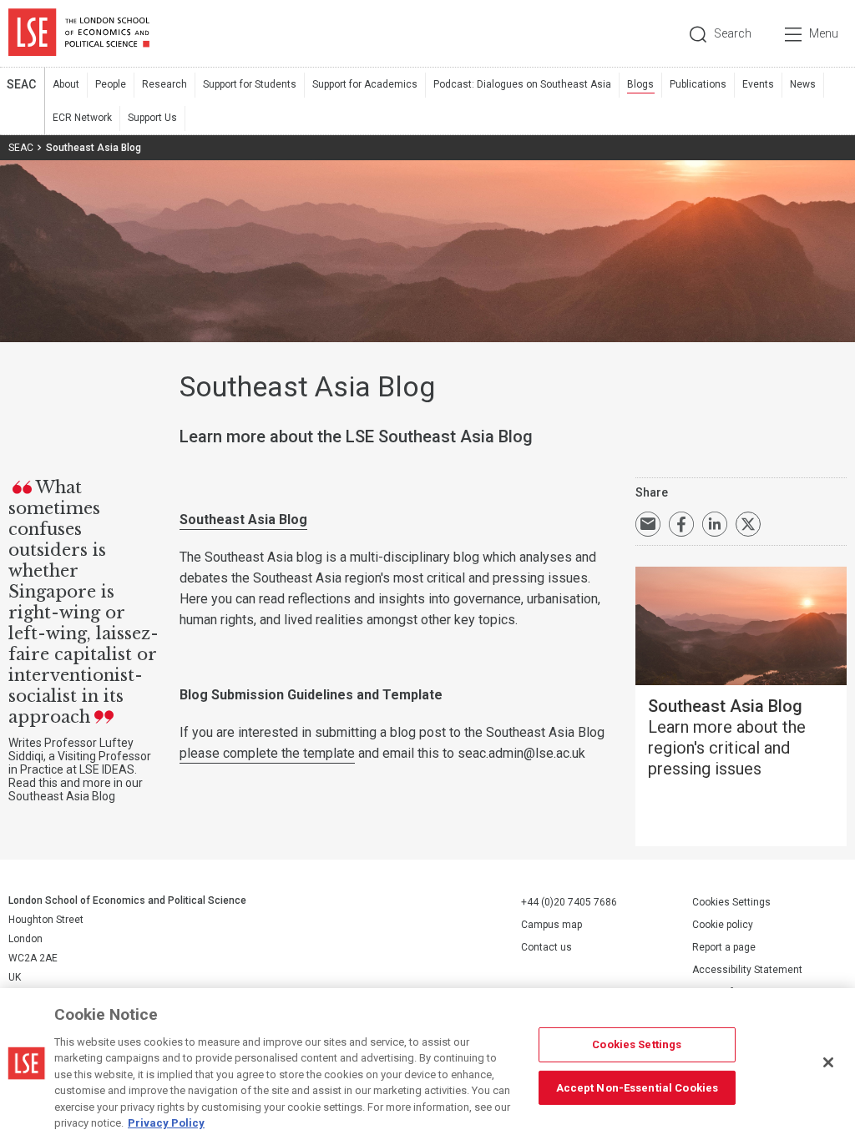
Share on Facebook (681, 524)
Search (732, 33)
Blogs (640, 84)
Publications (698, 84)
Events (758, 84)
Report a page (724, 947)
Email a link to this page (647, 524)
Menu (823, 33)
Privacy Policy (166, 1123)
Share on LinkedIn (714, 524)
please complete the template (267, 753)
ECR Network (82, 118)
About (66, 84)
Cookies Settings (731, 902)
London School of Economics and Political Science (78, 33)
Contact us (546, 947)
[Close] (828, 1062)
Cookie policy (722, 925)
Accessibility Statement (747, 970)
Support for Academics (364, 84)
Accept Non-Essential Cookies (637, 1087)
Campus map (551, 925)
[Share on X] (748, 524)
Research (164, 84)
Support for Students (249, 84)
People (110, 84)
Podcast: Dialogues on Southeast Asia (522, 84)
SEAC (21, 84)
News (803, 84)
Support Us (152, 118)
